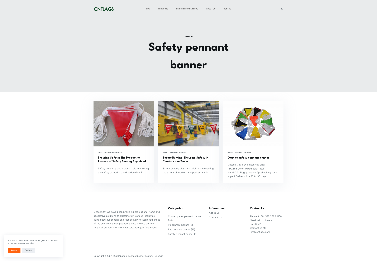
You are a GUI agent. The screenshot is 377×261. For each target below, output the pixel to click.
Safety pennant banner (110, 152)
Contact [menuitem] (228, 9)
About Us (214, 212)
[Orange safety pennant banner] (253, 123)
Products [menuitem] (163, 9)
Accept (14, 250)
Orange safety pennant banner (248, 157)
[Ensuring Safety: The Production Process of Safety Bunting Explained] (124, 123)
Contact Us (215, 217)
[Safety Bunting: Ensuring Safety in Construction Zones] (188, 123)
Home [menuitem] (147, 9)
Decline (28, 250)
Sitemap (159, 256)
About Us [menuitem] (210, 9)
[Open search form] (282, 9)
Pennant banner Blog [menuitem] (187, 9)
